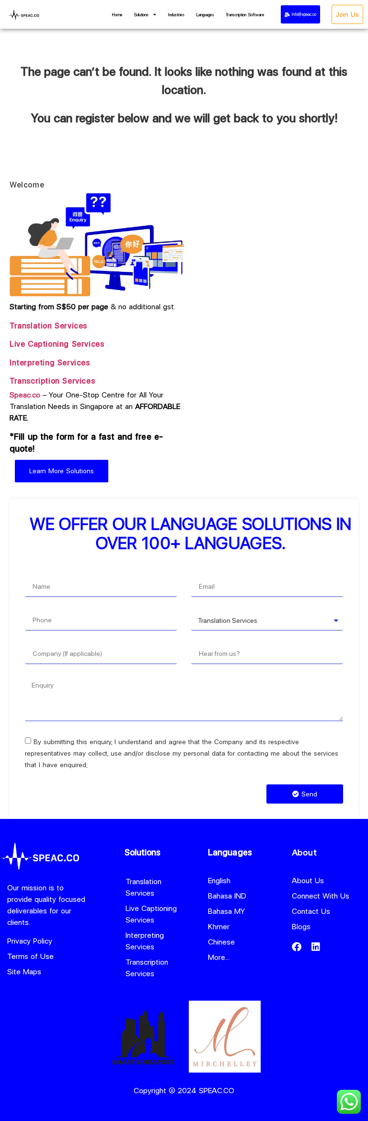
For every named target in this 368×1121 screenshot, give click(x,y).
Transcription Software (245, 14)
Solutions (141, 14)
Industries (176, 14)
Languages (205, 14)
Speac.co (25, 394)
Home (117, 14)
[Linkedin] (316, 947)
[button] (300, 14)
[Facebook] (296, 947)
